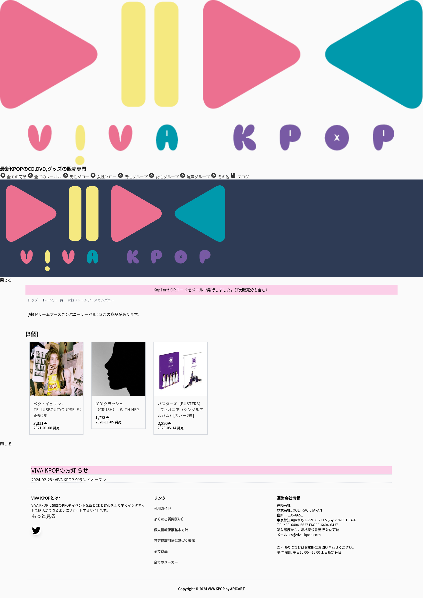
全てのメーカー (166, 562)
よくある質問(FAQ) (168, 518)
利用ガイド (162, 508)
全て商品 (161, 551)
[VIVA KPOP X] (36, 530)
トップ (32, 300)
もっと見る (43, 515)
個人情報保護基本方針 (171, 529)
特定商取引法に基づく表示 (174, 540)
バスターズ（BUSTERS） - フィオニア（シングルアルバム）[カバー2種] (180, 409)
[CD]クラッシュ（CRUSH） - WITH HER (117, 406)
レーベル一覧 (53, 300)
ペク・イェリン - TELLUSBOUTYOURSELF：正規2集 (56, 409)
